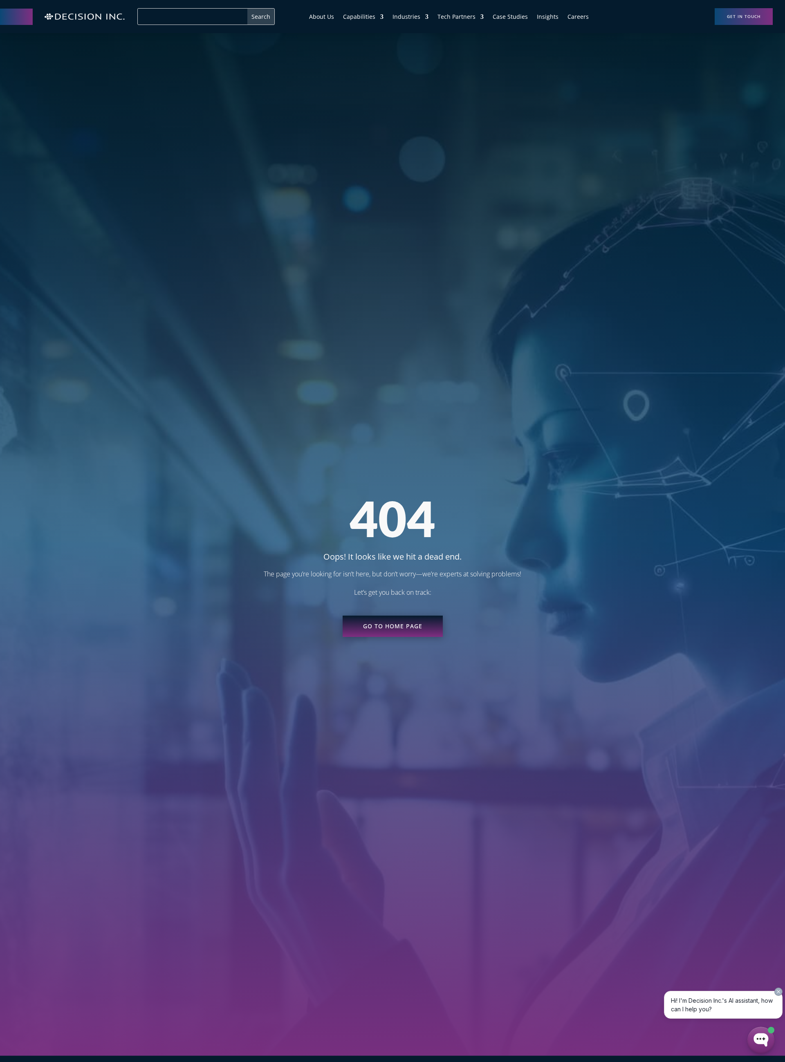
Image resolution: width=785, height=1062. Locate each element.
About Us (321, 17)
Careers (578, 17)
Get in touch (743, 16)
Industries (406, 17)
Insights (547, 17)
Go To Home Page (392, 626)
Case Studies (510, 17)
